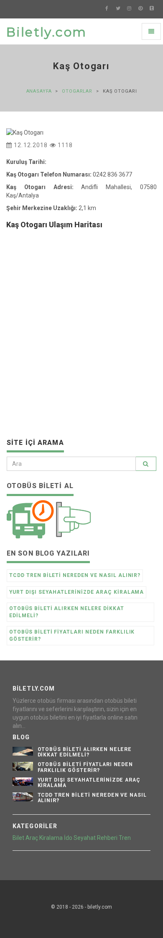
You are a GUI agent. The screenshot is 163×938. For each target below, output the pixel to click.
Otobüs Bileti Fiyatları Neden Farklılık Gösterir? (72, 635)
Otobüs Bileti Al (40, 486)
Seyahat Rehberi (95, 837)
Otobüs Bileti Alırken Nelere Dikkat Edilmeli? (66, 611)
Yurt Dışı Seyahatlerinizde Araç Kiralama (76, 592)
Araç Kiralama (44, 837)
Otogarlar (77, 91)
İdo (68, 837)
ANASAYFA (39, 91)
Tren (125, 837)
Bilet (18, 837)
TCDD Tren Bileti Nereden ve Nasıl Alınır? (74, 575)
